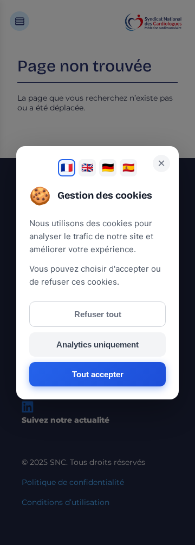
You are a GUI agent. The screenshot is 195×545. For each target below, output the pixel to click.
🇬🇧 (87, 167)
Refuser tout (97, 314)
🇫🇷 (67, 167)
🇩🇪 (108, 167)
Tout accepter (97, 374)
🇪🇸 (128, 167)
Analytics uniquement (97, 344)
